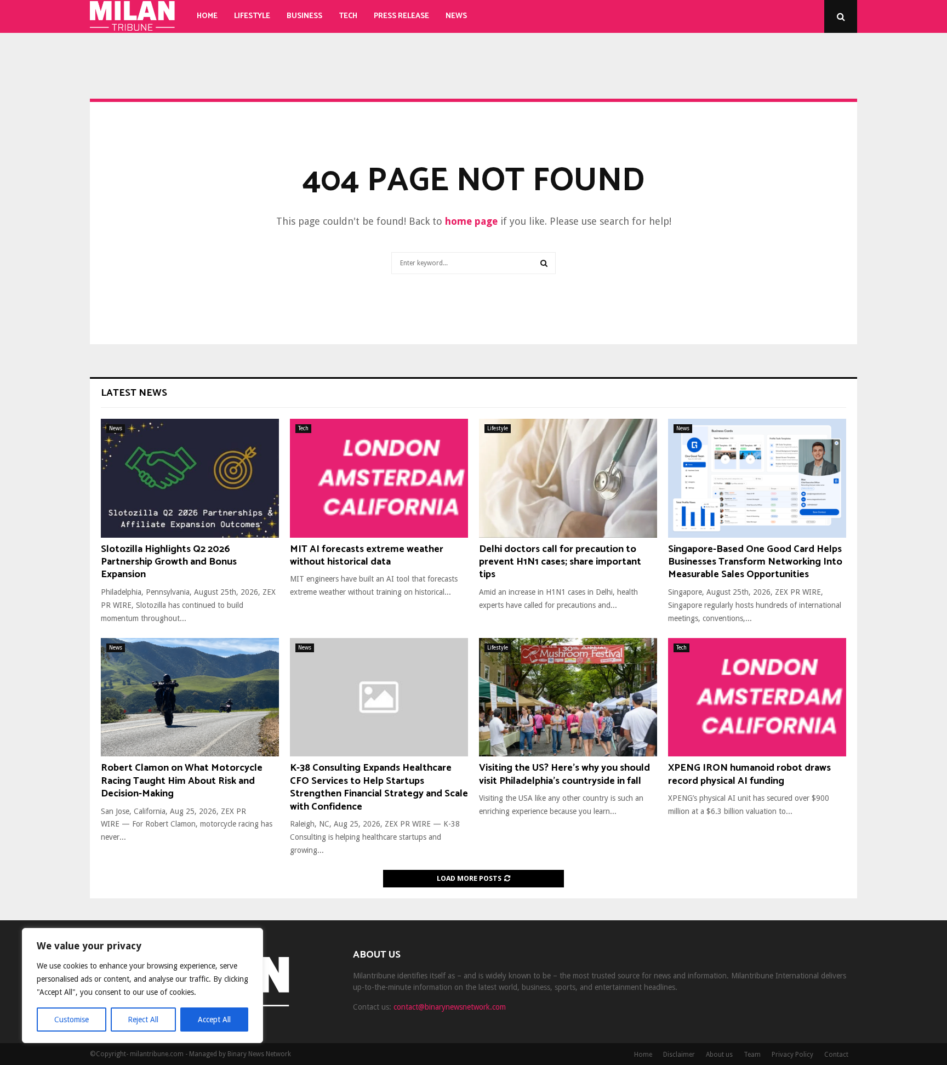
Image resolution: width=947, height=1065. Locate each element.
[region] (142, 985)
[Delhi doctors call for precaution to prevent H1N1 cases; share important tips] (568, 478)
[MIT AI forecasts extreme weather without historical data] (379, 478)
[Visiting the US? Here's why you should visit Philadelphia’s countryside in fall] (568, 697)
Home (207, 16)
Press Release (401, 16)
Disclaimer (679, 1054)
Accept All (214, 1019)
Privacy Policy (792, 1054)
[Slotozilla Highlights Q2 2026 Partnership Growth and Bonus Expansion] (190, 478)
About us (719, 1054)
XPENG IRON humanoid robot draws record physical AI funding (749, 774)
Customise (71, 1019)
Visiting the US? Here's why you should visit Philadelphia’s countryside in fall (564, 774)
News (456, 16)
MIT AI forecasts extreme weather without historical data (366, 555)
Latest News (134, 393)
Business (304, 16)
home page (471, 221)
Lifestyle (252, 16)
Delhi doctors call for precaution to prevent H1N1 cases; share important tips (560, 562)
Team (752, 1054)
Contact (836, 1054)
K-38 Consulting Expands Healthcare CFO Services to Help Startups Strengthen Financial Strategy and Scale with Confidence (379, 787)
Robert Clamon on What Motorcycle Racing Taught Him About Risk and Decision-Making (182, 781)
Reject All (143, 1019)
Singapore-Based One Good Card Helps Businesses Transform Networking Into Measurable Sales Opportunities (755, 562)
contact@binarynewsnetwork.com (449, 1007)
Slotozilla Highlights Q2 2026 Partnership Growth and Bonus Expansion (169, 562)
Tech (348, 16)
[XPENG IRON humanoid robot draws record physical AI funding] (757, 697)
